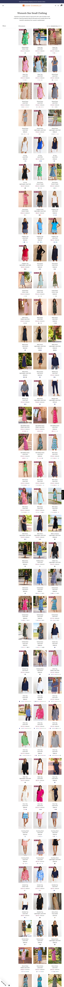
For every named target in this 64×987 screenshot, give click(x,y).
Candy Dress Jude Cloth (40, 588)
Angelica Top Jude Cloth (55, 210)
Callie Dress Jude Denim (25, 588)
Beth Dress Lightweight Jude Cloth (25, 534)
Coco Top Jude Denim (55, 777)
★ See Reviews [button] (62, 495)
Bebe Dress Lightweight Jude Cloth (40, 345)
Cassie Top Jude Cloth (55, 642)
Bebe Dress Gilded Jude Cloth (25, 318)
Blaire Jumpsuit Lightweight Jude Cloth (55, 534)
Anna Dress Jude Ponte (40, 264)
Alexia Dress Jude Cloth (55, 75)
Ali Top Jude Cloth (25, 156)
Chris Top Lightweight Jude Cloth (25, 777)
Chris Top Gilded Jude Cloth (54, 669)
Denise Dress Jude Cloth (25, 939)
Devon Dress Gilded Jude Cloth (25, 966)
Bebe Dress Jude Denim (25, 345)
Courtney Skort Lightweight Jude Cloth (55, 858)
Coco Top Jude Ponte (25, 804)
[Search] (55, 5)
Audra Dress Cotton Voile (25, 291)
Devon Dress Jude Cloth (40, 966)
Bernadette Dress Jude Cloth (54, 426)
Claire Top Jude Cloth (40, 777)
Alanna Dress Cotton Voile (25, 48)
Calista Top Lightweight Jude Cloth (55, 561)
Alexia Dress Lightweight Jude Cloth (40, 129)
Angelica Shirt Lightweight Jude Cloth (40, 210)
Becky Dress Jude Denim (40, 372)
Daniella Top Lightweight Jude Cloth (40, 912)
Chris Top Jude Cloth (25, 696)
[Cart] (61, 5)
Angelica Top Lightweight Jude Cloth (25, 264)
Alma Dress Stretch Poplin (40, 183)
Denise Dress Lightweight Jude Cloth (55, 939)
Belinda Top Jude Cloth (55, 372)
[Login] (58, 5)
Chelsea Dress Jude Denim (40, 669)
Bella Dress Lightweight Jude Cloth (40, 399)
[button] (4, 982)
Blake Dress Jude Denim (25, 561)
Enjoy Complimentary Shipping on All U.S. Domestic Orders (32, 1)
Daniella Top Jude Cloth (55, 885)
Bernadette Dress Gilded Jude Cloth (25, 426)
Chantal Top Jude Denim (25, 669)
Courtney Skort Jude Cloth (25, 831)
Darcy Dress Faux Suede (55, 912)
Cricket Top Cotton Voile (25, 885)
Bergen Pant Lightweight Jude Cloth (55, 399)
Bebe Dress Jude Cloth (40, 318)
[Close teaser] (9, 985)
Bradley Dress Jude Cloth (39, 561)
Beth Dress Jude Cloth (55, 453)
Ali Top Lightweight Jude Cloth (25, 183)
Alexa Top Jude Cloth (40, 48)
